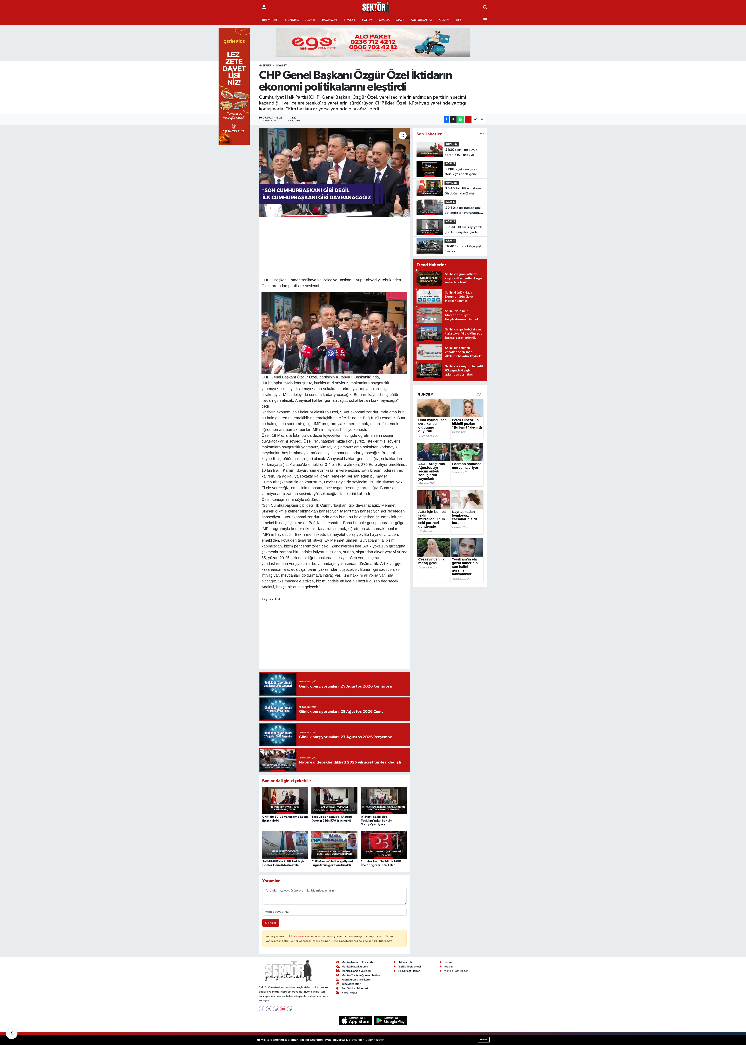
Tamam (483, 1039)
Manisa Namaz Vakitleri (356, 970)
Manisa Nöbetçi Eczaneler (358, 962)
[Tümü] (482, 134)
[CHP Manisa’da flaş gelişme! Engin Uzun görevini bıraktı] (334, 844)
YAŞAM (444, 20)
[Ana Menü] (485, 20)
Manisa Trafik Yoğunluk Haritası (361, 975)
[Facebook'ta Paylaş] (446, 119)
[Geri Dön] (11, 1033)
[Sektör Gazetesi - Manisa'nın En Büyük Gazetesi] (376, 7)
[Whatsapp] (290, 1009)
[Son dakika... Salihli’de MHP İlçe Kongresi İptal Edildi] (384, 844)
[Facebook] (262, 1009)
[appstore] (355, 1020)
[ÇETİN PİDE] (234, 86)
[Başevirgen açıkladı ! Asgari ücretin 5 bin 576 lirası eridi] (334, 800)
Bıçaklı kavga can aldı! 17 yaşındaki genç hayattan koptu (461, 172)
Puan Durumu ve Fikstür (356, 979)
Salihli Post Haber (409, 970)
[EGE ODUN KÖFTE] (373, 42)
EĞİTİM (367, 20)
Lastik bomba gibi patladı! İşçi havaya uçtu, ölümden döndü (462, 210)
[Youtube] (283, 1009)
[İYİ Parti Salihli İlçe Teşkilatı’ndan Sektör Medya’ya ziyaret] (384, 800)
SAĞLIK (384, 20)
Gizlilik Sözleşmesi (409, 966)
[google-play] (390, 1020)
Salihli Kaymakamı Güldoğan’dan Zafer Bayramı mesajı (462, 191)
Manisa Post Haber (456, 970)
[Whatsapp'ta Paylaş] (460, 119)
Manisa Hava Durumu (355, 966)
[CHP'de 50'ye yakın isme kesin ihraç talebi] (285, 800)
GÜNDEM (292, 20)
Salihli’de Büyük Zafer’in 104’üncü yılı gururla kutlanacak (460, 152)
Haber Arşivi (349, 992)
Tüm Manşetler (351, 983)
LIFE (458, 20)
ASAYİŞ (310, 20)
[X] (269, 1009)
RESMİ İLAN (270, 20)
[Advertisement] (334, 246)
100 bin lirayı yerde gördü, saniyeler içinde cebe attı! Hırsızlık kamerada (463, 230)
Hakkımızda (405, 962)
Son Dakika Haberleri (355, 988)
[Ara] (485, 7)
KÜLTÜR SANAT (421, 20)
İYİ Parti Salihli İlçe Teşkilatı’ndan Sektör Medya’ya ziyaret (376, 820)
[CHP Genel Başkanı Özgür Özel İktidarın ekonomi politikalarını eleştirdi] (334, 172)
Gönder (270, 923)
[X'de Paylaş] (453, 119)
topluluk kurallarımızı (298, 936)
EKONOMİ (329, 20)
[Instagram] (276, 1009)
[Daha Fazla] (468, 119)
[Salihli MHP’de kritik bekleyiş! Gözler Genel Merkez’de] (285, 844)
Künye (448, 962)
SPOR (400, 20)
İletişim (448, 966)
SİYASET (349, 20)
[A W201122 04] (334, 333)
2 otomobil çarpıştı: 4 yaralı (463, 249)
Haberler (265, 65)
